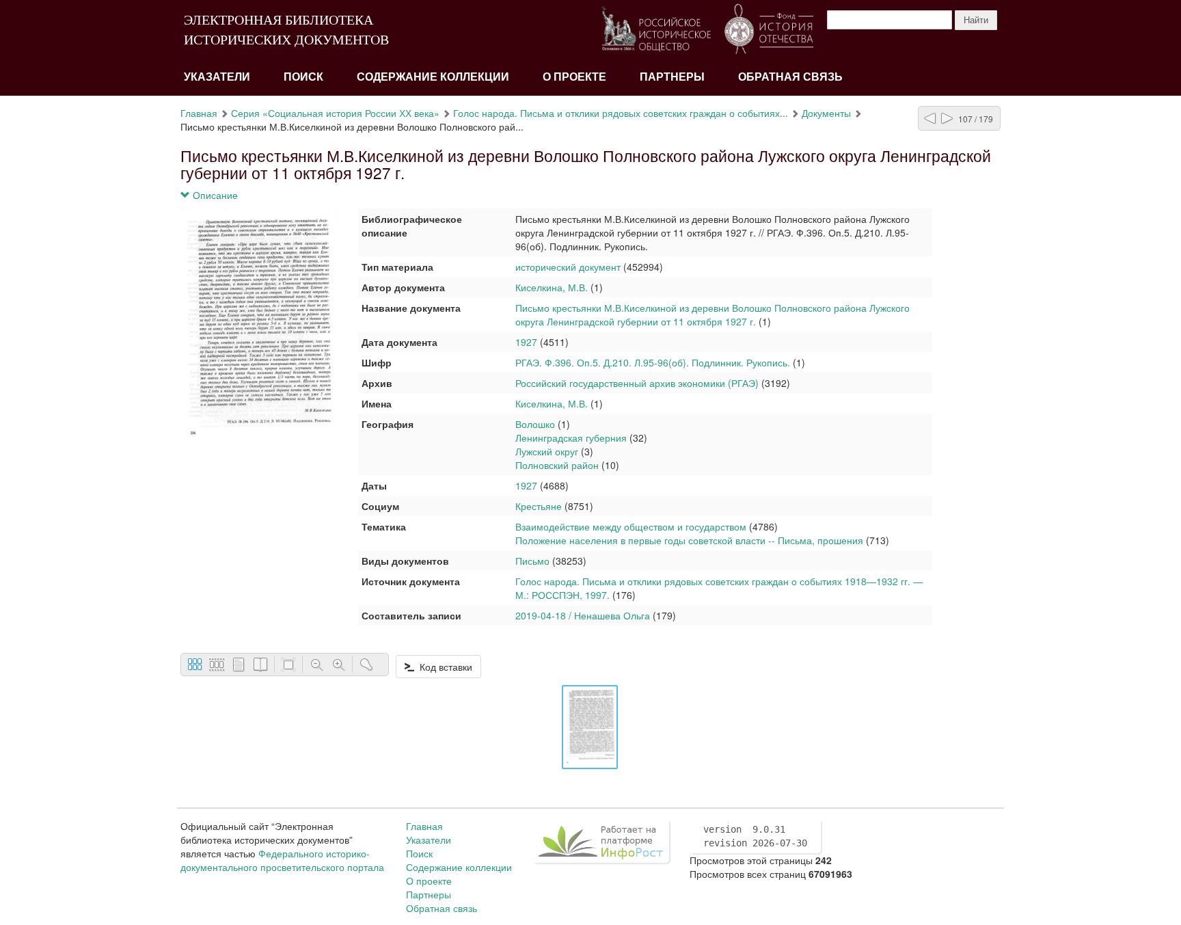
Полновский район (557, 465)
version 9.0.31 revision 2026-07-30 (755, 836)
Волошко (535, 424)
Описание (214, 195)
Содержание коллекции (433, 77)
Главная (198, 113)
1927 (526, 342)
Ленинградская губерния (571, 437)
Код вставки (443, 666)
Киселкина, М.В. (551, 287)
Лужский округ (546, 451)
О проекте (574, 77)
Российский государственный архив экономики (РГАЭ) (637, 383)
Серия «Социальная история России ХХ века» (335, 113)
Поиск (303, 77)
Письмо (532, 560)
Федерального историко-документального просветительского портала (282, 860)
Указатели (217, 77)
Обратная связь (790, 77)
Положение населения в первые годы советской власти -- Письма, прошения (689, 540)
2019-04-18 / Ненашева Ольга (582, 615)
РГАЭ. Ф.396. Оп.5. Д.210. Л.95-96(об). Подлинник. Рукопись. (652, 362)
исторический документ (568, 266)
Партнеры (672, 77)
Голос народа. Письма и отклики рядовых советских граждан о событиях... (620, 113)
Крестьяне (538, 506)
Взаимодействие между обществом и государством (630, 526)
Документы (826, 113)
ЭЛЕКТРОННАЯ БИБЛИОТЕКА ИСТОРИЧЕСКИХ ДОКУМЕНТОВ (286, 29)
